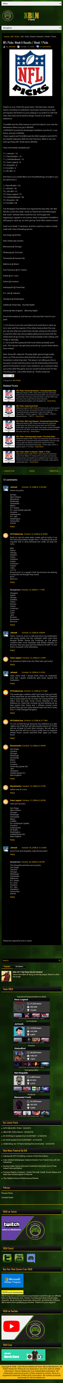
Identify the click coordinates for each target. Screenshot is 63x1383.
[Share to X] (9, 375)
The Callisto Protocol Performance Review (20, 1178)
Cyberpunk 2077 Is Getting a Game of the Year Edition (25, 1156)
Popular (7, 967)
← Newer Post (8, 471)
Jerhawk (11, 47)
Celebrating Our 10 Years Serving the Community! (23, 1144)
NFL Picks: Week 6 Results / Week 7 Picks (25, 42)
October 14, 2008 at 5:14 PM (34, 658)
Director (31, 1046)
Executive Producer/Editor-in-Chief (31, 997)
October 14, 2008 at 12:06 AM (34, 487)
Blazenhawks (15, 746)
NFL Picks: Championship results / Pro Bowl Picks (35, 436)
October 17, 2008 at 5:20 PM (34, 800)
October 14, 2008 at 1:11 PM (33, 590)
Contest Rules (7, 1197)
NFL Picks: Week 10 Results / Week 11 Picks (33, 452)
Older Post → (55, 471)
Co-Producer (31, 1021)
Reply (12, 526)
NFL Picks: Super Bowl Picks (27, 406)
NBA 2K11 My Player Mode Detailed (27, 972)
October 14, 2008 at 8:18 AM (35, 534)
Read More (51, 401)
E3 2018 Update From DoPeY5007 (17, 1140)
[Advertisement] (32, 951)
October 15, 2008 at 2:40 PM (34, 746)
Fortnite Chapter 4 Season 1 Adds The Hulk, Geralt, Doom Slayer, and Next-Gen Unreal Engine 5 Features (32, 1173)
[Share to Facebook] (12, 375)
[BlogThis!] (7, 375)
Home (6, 36)
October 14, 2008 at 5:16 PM (33, 672)
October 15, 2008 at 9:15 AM (35, 691)
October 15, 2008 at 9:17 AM (35, 720)
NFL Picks (15, 36)
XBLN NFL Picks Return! (13, 1132)
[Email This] (4, 375)
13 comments (45, 47)
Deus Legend (15, 658)
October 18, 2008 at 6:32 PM (33, 862)
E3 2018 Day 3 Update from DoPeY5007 (19, 1136)
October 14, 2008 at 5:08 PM (33, 633)
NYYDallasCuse (16, 534)
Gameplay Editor (32, 1070)
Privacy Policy (7, 1193)
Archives (19, 967)
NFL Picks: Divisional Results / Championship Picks (36, 391)
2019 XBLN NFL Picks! (12, 1128)
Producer (31, 1094)
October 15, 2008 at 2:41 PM (34, 786)
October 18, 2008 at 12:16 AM (34, 848)
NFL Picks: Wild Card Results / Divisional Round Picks (37, 421)
